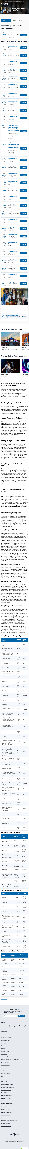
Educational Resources (6, 1095)
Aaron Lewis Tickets (5, 1115)
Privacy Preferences (6, 1098)
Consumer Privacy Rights (7, 1084)
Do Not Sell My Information (7, 1087)
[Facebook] (4, 1026)
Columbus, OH (6, 20)
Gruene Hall (4, 450)
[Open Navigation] (27, 4)
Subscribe (22, 1016)
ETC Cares (3, 1043)
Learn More (16, 317)
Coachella (6, 473)
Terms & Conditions (5, 1079)
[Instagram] (14, 1026)
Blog (2, 1045)
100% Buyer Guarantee (6, 1037)
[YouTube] (19, 1026)
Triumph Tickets (5, 1107)
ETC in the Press (5, 1062)
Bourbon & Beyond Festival (8, 454)
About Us (3, 1035)
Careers (3, 1048)
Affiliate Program (5, 1051)
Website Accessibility (6, 1090)
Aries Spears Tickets (6, 1126)
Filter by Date (16, 20)
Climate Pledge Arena (19, 456)
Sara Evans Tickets (5, 1117)
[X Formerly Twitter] (9, 1026)
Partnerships (4, 1054)
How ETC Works (5, 1092)
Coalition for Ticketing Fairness (8, 1056)
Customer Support (5, 1073)
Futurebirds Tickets (5, 1123)
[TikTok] (25, 1026)
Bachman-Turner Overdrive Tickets (9, 1120)
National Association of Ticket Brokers (10, 1059)
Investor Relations (5, 1065)
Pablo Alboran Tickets (6, 1112)
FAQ (2, 1076)
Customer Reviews (5, 1040)
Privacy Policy (4, 1081)
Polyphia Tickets (5, 1109)
